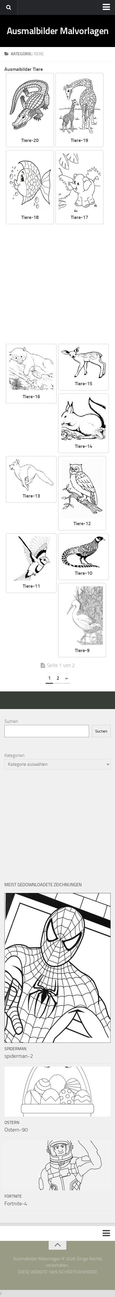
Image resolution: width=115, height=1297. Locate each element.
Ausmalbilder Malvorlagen (58, 30)
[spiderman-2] (57, 968)
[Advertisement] (57, 284)
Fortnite (13, 1196)
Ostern (11, 1122)
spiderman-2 (18, 1056)
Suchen (11, 721)
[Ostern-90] (57, 1092)
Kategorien (14, 755)
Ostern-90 (16, 1130)
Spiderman (15, 1048)
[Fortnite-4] (57, 1165)
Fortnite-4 (15, 1203)
